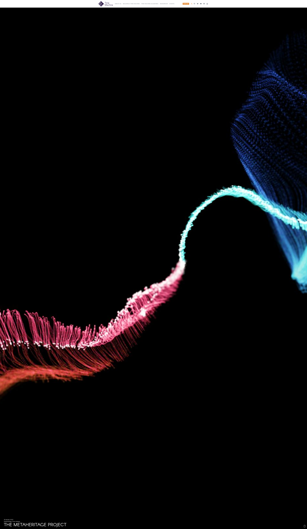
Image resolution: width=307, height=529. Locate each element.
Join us (185, 4)
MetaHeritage (8, 521)
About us (118, 4)
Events (171, 4)
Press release (16, 521)
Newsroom (164, 4)
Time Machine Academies (149, 4)
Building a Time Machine (131, 4)
